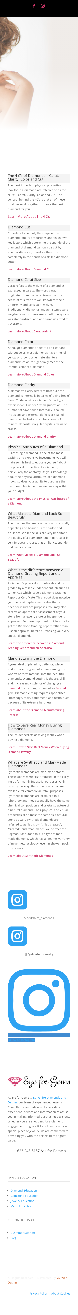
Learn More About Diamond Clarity (32, 436)
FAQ (13, 1238)
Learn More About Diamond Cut (30, 269)
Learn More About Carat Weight (29, 331)
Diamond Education (24, 1190)
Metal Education (21, 1206)
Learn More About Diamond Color (31, 374)
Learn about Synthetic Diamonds (30, 856)
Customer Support (23, 1233)
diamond (14, 688)
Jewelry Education (22, 1201)
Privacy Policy (38, 1293)
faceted (61, 688)
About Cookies (60, 1293)
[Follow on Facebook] (34, 5)
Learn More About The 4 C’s (29, 216)
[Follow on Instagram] (42, 5)
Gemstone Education (24, 1196)
